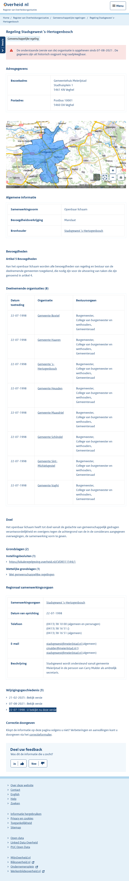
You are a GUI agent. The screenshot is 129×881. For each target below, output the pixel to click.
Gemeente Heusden (50, 388)
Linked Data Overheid (24, 842)
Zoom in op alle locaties (105, 177)
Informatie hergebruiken (26, 814)
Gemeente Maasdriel (51, 412)
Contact (15, 790)
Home (6, 17)
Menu (120, 6)
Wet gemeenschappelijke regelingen (31, 574)
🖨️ (121, 177)
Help (13, 799)
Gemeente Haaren (49, 340)
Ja (14, 764)
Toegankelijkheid (21, 823)
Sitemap (16, 827)
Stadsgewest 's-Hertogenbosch (83, 231)
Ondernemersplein (22, 866)
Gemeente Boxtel (48, 315)
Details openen (2, 45)
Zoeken (15, 803)
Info (121, 186)
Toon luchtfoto (97, 177)
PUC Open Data (20, 847)
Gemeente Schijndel (50, 437)
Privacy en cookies (22, 818)
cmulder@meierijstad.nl (61, 648)
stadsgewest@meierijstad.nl (64, 644)
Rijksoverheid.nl (20, 862)
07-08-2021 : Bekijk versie (25, 703)
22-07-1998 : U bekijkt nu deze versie (32, 710)
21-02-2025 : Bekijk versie (25, 697)
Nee (33, 764)
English (15, 794)
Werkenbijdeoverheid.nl (26, 871)
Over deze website (22, 785)
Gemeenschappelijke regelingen (69, 17)
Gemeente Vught (48, 485)
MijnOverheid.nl (21, 857)
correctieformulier (40, 734)
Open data (17, 838)
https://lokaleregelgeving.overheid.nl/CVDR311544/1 (42, 562)
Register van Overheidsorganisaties (31, 17)
